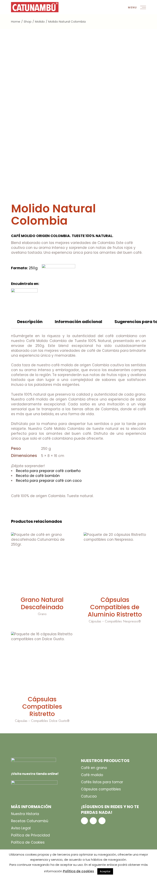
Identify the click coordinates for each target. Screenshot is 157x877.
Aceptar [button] (105, 871)
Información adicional (78, 321)
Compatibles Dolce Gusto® (50, 720)
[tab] (30, 323)
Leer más (42, 588)
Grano (42, 614)
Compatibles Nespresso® (123, 621)
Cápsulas (95, 621)
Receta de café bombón (38, 475)
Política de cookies (78, 871)
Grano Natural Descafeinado (42, 603)
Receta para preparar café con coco (49, 480)
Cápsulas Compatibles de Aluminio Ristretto (115, 607)
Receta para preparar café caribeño (48, 470)
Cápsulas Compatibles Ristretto (42, 706)
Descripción (30, 321)
